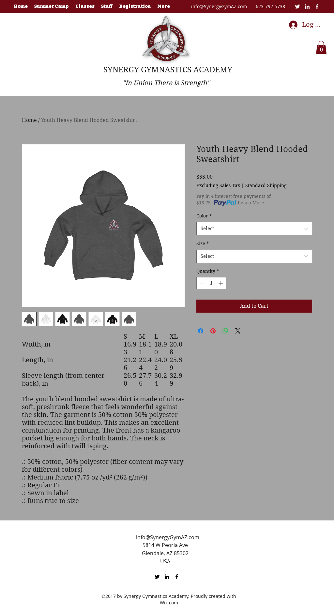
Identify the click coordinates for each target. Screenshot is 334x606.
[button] (321, 47)
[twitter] (297, 6)
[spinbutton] (211, 283)
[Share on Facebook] (201, 331)
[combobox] (254, 228)
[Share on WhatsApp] (225, 331)
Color (204, 216)
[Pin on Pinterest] (213, 331)
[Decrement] (201, 283)
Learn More (251, 203)
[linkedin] (307, 6)
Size (202, 243)
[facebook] (317, 6)
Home (29, 120)
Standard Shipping (266, 185)
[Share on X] (238, 331)
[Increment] (221, 283)
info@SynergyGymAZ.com (219, 6)
